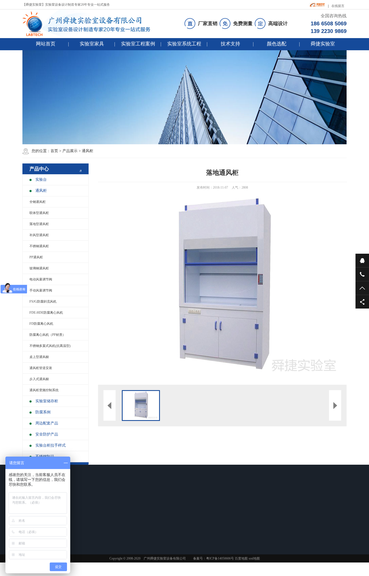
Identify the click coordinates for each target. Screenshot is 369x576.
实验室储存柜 (46, 401)
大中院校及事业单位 (121, 533)
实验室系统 (193, 501)
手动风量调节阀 (40, 290)
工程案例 (115, 501)
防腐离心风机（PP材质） (47, 335)
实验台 (41, 180)
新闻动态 (153, 501)
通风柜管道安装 (40, 368)
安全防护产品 (46, 434)
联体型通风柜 (39, 213)
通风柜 (87, 151)
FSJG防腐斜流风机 (42, 301)
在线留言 (337, 6)
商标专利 (227, 533)
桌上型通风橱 (39, 357)
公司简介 (227, 512)
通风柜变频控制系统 (44, 390)
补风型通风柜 (39, 235)
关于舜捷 (229, 501)
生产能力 (227, 526)
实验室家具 (92, 43)
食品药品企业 (116, 512)
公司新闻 (151, 512)
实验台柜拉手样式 (50, 445)
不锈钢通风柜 (39, 246)
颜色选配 (276, 43)
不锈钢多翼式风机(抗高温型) (50, 346)
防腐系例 (43, 412)
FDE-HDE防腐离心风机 (46, 312)
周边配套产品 (46, 423)
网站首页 (45, 43)
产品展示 (70, 151)
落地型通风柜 (39, 224)
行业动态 (151, 519)
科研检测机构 (116, 519)
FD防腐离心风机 (41, 324)
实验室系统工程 (184, 43)
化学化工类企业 (118, 526)
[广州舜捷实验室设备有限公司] (91, 23)
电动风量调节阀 (40, 279)
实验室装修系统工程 (197, 512)
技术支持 (230, 43)
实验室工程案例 (138, 43)
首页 (54, 151)
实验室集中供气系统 (197, 533)
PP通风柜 (36, 257)
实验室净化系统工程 (197, 526)
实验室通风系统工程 (197, 519)
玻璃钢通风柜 (39, 268)
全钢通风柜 (37, 202)
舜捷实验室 (323, 43)
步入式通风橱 (39, 379)
